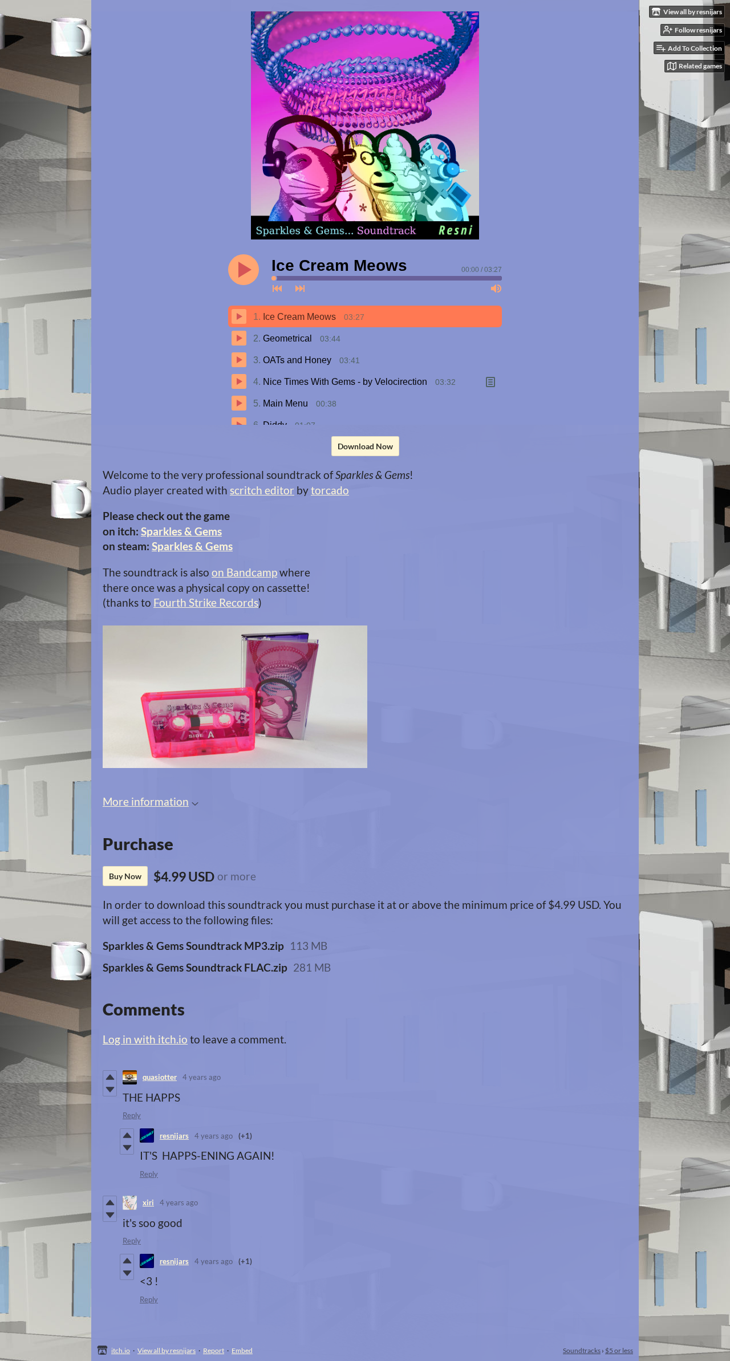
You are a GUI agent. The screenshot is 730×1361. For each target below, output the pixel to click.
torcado (330, 490)
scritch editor (262, 490)
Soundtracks (582, 1350)
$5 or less (619, 1350)
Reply (132, 1115)
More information (146, 801)
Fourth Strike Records (205, 602)
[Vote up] (109, 1077)
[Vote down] (109, 1089)
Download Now (365, 446)
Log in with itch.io (145, 1039)
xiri (148, 1202)
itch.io (120, 1350)
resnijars (174, 1135)
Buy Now (125, 876)
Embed (242, 1350)
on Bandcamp (244, 572)
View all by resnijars (166, 1350)
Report (213, 1350)
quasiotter (160, 1077)
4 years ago (201, 1077)
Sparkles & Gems (181, 531)
